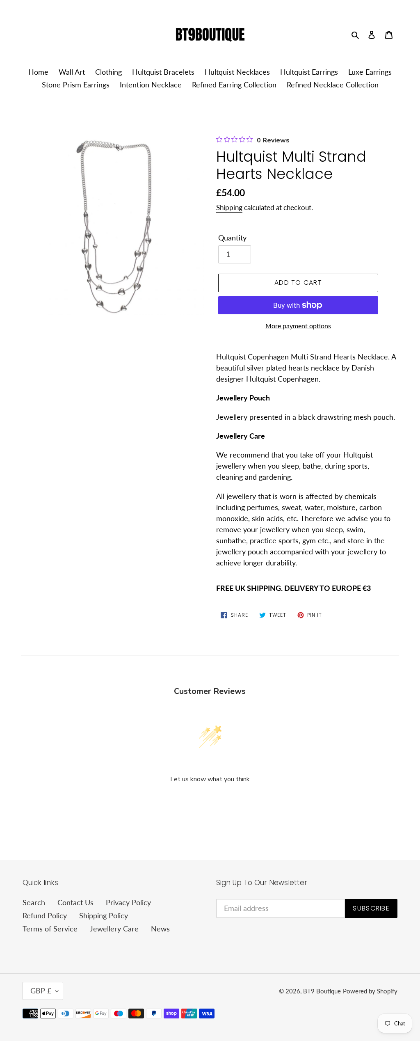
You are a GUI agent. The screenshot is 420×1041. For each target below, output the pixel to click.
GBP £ (40, 990)
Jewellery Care (114, 928)
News (160, 928)
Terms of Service (50, 928)
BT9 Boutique (322, 991)
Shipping (229, 207)
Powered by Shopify (370, 991)
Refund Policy (45, 915)
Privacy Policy (128, 902)
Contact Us (75, 902)
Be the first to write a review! (210, 801)
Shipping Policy (103, 915)
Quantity (232, 237)
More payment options (298, 325)
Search (34, 902)
